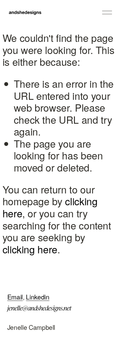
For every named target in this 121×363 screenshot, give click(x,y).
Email (15, 297)
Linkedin (37, 297)
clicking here (30, 249)
